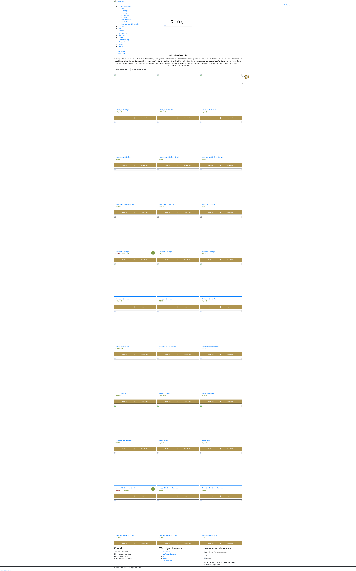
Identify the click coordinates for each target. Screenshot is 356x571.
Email (206, 552)
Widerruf (166, 558)
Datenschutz (167, 561)
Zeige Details (144, 118)
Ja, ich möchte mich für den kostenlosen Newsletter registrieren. (219, 563)
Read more (124, 118)
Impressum (167, 552)
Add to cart (167, 118)
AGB (164, 556)
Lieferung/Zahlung (169, 554)
